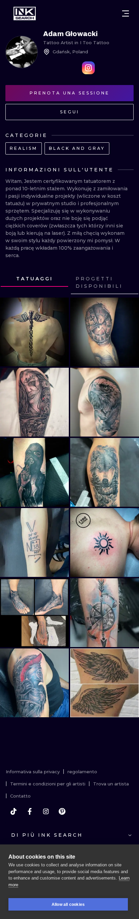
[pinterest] (62, 811)
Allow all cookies (68, 904)
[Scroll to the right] (127, 283)
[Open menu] (125, 13)
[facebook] (30, 811)
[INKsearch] (24, 13)
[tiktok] (13, 811)
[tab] (34, 279)
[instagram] (46, 811)
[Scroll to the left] (11, 283)
